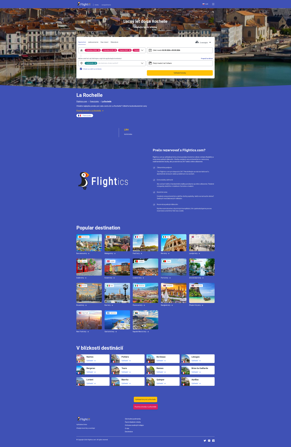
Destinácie (129, 432)
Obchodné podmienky (133, 419)
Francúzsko (94, 101)
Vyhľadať (90, 361)
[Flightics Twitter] (205, 440)
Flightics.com (81, 101)
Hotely (97, 5)
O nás (127, 428)
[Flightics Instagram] (209, 440)
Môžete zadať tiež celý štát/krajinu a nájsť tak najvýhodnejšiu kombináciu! (100, 58)
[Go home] (83, 419)
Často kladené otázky (133, 422)
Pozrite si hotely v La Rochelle (88, 110)
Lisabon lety (137, 278)
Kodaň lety (108, 278)
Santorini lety (109, 331)
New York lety (81, 331)
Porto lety (164, 278)
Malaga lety (109, 253)
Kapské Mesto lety (139, 331)
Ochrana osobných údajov (134, 425)
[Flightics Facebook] (213, 440)
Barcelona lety (81, 253)
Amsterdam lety (195, 278)
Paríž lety (136, 253)
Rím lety (164, 253)
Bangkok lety (165, 305)
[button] (213, 4)
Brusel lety (80, 305)
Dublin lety (80, 278)
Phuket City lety (195, 305)
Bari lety (107, 305)
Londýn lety (193, 253)
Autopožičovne (106, 5)
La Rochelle (106, 101)
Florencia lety (137, 305)
